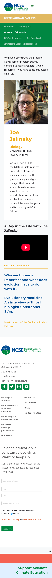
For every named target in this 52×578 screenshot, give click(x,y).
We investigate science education (10, 418)
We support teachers (6, 399)
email (7, 73)
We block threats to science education (9, 408)
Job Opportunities (32, 413)
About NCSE (29, 397)
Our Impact (25, 26)
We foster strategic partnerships (7, 428)
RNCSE (27, 408)
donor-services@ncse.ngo (15, 380)
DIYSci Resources (13, 38)
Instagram (19, 387)
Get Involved (34, 38)
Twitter (12, 387)
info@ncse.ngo (9, 376)
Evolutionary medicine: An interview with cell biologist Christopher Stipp (23, 304)
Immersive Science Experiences (20, 43)
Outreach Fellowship (15, 32)
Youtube (26, 387)
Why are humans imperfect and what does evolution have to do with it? (25, 282)
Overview (9, 26)
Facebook (4, 387)
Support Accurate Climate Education (32, 570)
